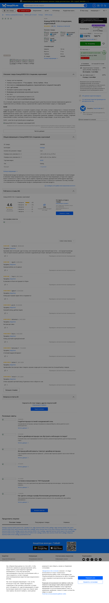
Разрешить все (90, 578)
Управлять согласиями (90, 582)
